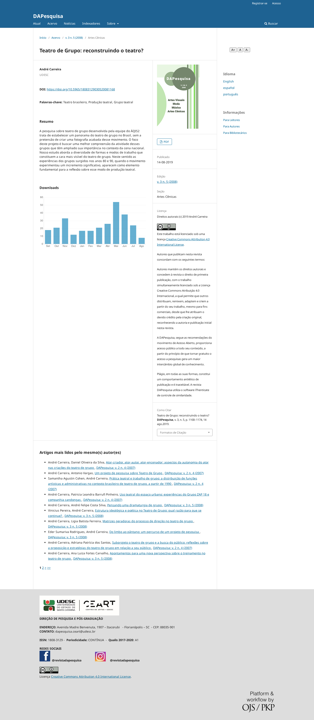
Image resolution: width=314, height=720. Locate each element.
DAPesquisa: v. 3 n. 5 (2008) (183, 505)
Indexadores (91, 23)
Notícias (69, 23)
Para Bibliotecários (235, 133)
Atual (37, 23)
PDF (166, 142)
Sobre (111, 23)
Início (43, 38)
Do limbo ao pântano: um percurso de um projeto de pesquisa (154, 532)
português (230, 94)
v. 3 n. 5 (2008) (74, 38)
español (229, 88)
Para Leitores (231, 120)
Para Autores (231, 126)
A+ (233, 50)
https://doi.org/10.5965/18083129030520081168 (81, 89)
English (228, 81)
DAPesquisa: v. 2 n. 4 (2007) (115, 468)
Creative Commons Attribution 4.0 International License (91, 676)
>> (49, 568)
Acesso (276, 3)
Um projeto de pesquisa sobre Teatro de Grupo (129, 473)
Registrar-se (259, 3)
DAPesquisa (48, 15)
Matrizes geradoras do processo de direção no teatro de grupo (148, 521)
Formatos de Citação (173, 432)
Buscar (272, 23)
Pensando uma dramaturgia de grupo (135, 505)
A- (246, 50)
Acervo (52, 23)
